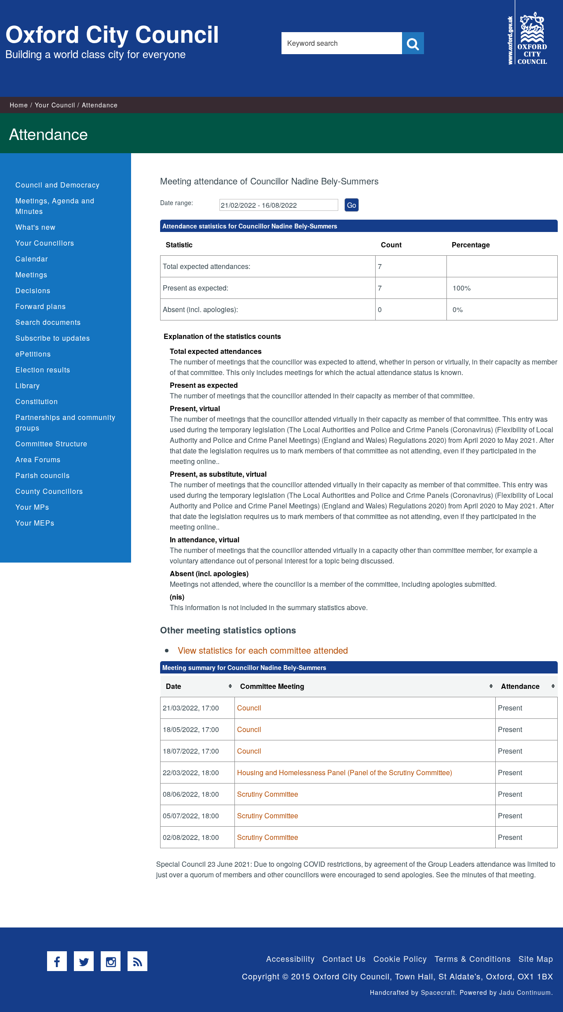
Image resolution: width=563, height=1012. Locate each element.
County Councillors (49, 491)
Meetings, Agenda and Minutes (55, 205)
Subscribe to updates (52, 338)
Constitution (36, 401)
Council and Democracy (57, 185)
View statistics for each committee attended (263, 650)
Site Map (536, 958)
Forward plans (40, 306)
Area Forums (38, 459)
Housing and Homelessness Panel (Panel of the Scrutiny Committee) (344, 772)
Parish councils (42, 475)
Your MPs (32, 507)
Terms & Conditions (473, 958)
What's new (35, 227)
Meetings (31, 274)
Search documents (48, 322)
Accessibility (290, 958)
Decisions (33, 290)
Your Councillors (44, 243)
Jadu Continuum (525, 992)
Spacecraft (438, 992)
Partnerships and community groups (65, 422)
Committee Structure (51, 443)
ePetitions (33, 354)
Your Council (55, 104)
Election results (42, 369)
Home (19, 104)
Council (249, 708)
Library (27, 385)
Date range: (176, 202)
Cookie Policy (400, 958)
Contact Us (344, 958)
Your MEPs (35, 523)
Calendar (31, 259)
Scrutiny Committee (267, 794)
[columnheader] (198, 686)
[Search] (413, 43)
